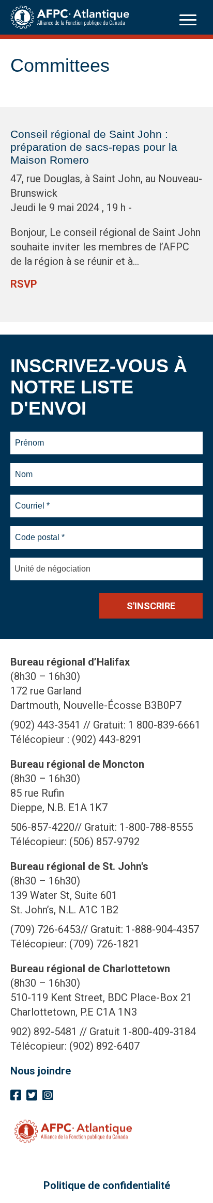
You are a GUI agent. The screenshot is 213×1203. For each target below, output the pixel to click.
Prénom (30, 437)
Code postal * (40, 531)
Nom (24, 468)
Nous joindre (40, 1071)
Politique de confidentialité (106, 1185)
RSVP (23, 284)
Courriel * (34, 500)
